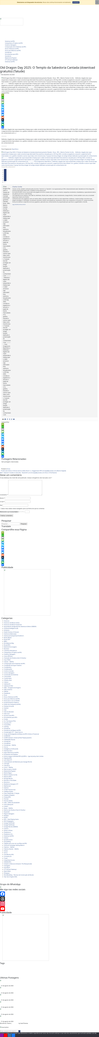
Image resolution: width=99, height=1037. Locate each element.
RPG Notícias (65, 972)
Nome (2, 498)
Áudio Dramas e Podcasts (11, 632)
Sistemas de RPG (10, 41)
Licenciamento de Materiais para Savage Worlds (18, 762)
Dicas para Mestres (48, 966)
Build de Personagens (10, 647)
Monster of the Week (10, 780)
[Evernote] (49, 124)
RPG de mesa (43, 972)
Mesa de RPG (19, 969)
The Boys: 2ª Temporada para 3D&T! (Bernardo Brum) (27, 989)
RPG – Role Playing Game (11, 819)
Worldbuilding (59, 975)
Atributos (6, 630)
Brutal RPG (7, 645)
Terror (6, 853)
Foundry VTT (7, 723)
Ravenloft (7, 812)
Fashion (6, 708)
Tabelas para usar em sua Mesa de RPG (15, 843)
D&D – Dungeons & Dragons (12, 688)
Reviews (6, 815)
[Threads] (49, 898)
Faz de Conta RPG (9, 715)
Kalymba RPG (8, 758)
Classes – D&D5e (9, 662)
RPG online (75, 973)
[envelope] (5, 176)
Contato (4, 14)
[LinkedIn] (49, 122)
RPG (92, 969)
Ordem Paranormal (9, 789)
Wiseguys (7, 873)
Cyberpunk (7, 684)
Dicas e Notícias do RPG (12, 49)
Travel (5, 858)
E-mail (2, 502)
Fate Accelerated (9, 712)
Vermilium (7, 867)
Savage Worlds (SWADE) (9, 36)
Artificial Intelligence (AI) (9, 32)
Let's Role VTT (8, 760)
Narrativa (48, 969)
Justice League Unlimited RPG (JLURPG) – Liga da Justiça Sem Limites (23, 756)
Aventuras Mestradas (10, 634)
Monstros (7, 782)
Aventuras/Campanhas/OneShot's (14, 636)
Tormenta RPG (43, 975)
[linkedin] (5, 174)
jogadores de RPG (4, 969)
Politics (6, 806)
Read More (15, 149)
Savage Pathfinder (9, 823)
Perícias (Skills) (8, 801)
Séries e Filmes (8, 830)
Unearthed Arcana (9, 860)
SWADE (30, 975)
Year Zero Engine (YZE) (10, 877)
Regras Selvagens (9, 814)
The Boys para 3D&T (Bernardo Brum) (19, 1018)
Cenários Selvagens (10, 45)
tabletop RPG (36, 975)
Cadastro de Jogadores (9, 12)
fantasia (71, 966)
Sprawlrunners (8, 840)
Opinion (6, 788)
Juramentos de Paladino (11, 754)
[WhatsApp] (49, 97)
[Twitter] (49, 115)
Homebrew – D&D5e (10, 745)
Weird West (7, 871)
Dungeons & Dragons (63, 966)
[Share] (49, 127)
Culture (6, 682)
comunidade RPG (21, 966)
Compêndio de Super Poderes (13, 665)
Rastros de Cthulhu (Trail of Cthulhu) (14, 810)
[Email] (49, 100)
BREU (5, 641)
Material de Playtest (11, 58)
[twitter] (5, 172)
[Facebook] (49, 112)
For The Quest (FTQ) (10, 721)
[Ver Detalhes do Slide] (27, 592)
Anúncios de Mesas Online (11, 623)
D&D (31, 966)
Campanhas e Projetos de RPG (14, 43)
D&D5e (6, 691)
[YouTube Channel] (49, 908)
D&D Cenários (8, 689)
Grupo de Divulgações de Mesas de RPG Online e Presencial (21, 734)
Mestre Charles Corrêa (10, 775)
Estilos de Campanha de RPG (12, 704)
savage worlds (84, 972)
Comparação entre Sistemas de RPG (15, 47)
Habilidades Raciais (9, 739)
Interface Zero (8, 751)
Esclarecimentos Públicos (11, 702)
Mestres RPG (8, 777)
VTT (55, 975)
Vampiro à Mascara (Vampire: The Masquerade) (18, 864)
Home (4, 8)
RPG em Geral (6, 39)
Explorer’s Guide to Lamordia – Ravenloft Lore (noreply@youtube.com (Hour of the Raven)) (28, 473)
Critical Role (7, 676)
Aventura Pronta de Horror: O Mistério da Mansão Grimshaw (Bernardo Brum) (39, 982)
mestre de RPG (40, 969)
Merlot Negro (8, 773)
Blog (3, 10)
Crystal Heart (8, 678)
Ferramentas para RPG (11, 54)
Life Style (6, 764)
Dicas (8, 469)
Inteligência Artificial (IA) (11, 749)
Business (6, 649)
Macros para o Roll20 (10, 769)
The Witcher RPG (9, 854)
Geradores (8, 56)
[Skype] (49, 107)
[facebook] (5, 170)
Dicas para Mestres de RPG (13, 50)
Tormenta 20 (7, 856)
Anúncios (6, 621)
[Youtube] (14, 419)
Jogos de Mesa (12, 969)
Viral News (15, 1023)
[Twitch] (11, 419)
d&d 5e (35, 966)
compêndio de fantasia (11, 966)
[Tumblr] (49, 120)
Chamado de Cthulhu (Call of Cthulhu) (15, 658)
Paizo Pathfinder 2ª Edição (11, 793)
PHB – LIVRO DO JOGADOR (11, 802)
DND (54, 966)
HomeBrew (7, 743)
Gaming (6, 726)
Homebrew (8, 52)
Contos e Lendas (9, 671)
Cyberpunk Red (8, 686)
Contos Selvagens (9, 673)
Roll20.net (88, 969)
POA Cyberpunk (8, 804)
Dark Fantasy (40, 966)
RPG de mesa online (54, 973)
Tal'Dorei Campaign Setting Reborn (14, 845)
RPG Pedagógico (9, 821)
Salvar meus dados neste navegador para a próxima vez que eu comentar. (22, 508)
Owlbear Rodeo (8, 791)
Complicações (8, 669)
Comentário (4, 495)
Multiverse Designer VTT (11, 784)
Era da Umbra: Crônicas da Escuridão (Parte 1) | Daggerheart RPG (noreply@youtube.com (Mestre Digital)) (33, 471)
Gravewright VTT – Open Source (13, 732)
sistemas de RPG (11, 975)
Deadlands (7, 693)
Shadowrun (7, 832)
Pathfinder (55, 969)
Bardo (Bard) (7, 637)
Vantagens (7, 866)
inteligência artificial (91, 966)
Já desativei (76, 2)
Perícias (6, 799)
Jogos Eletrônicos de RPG (11, 752)
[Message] (49, 102)
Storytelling (7, 841)
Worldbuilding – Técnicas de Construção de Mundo (19, 875)
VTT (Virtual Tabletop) (11, 60)
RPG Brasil (13, 973)
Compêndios (7, 667)
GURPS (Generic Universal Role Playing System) (17, 738)
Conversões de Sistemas (9, 37)
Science (6, 828)
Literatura (7, 765)
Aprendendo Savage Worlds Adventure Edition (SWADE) (20, 626)
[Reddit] (49, 117)
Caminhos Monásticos (10, 650)
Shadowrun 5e (8, 834)
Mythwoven (7, 786)
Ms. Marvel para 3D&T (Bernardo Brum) (20, 1004)
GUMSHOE (7, 736)
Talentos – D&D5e (9, 847)
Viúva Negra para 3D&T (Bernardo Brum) (20, 997)
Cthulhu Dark (8, 680)
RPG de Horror (30, 972)
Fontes (6, 719)
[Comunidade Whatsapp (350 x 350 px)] (49, 158)
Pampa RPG (7, 797)
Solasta (6, 838)
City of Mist (7, 660)
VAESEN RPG (7, 862)
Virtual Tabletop (50, 975)
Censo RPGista (8, 656)
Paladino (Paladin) (9, 795)
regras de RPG (64, 969)
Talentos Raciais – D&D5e (11, 849)
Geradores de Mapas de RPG (12, 730)
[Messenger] (49, 110)
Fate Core (7, 713)
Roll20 (6, 817)
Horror (6, 747)
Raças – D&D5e (8, 808)
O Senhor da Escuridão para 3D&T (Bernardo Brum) (26, 1011)
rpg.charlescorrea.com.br (19, 204)
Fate (5, 710)
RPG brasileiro (19, 973)
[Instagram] (9, 419)
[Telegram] (49, 105)
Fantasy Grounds (9, 706)
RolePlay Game (74, 969)
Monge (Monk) (8, 778)
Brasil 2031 (7, 639)
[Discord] (3, 419)
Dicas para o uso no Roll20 (11, 701)
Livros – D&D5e (8, 767)
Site (1, 505)
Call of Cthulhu (3, 966)
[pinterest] (5, 178)
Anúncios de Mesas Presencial (13, 624)
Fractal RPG (7, 725)
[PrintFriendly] (49, 95)
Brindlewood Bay (9, 643)
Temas (6, 851)
